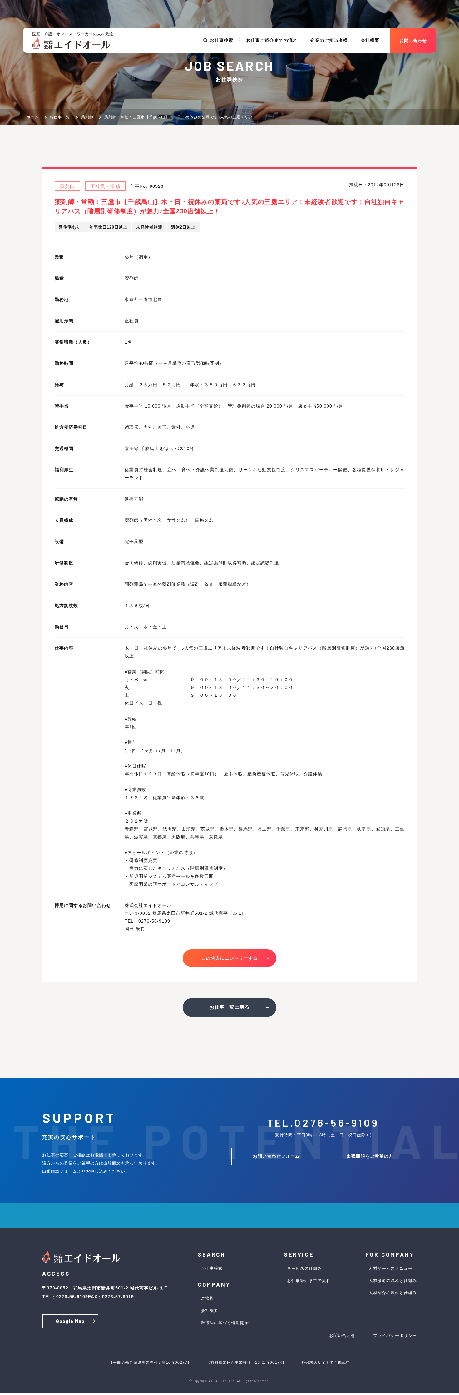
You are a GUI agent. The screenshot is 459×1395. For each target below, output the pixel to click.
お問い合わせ (342, 1335)
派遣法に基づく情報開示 (225, 1322)
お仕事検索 (221, 40)
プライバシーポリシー (395, 1335)
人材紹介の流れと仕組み (393, 1292)
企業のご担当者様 (329, 40)
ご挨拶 (207, 1298)
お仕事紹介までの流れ (309, 1280)
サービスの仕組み (304, 1268)
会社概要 (370, 40)
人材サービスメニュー (390, 1268)
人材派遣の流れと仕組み (393, 1280)
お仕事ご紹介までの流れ (272, 40)
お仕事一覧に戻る (229, 1007)
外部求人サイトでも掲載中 (325, 1362)
